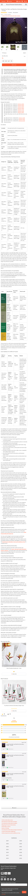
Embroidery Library (6, 826)
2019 (7, 852)
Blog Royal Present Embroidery (9, 825)
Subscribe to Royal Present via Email (8, 882)
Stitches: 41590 (21, 111)
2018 (20, 852)
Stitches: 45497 (21, 112)
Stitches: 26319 (21, 105)
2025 (7, 843)
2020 (20, 849)
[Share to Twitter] (9, 61)
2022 (20, 846)
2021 (7, 849)
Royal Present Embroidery (14, 4)
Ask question (15, 12)
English (19, 1)
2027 (7, 840)
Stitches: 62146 (22, 120)
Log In (4, 1)
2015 (7, 858)
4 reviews (10, 12)
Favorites (10, 1)
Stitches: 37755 (21, 109)
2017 (7, 855)
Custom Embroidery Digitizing (8, 831)
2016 (20, 855)
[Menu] (2, 4)
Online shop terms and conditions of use (11, 833)
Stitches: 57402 (22, 119)
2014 (20, 858)
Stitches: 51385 (22, 118)
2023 (7, 846)
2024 (20, 843)
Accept (24, 892)
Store (2, 14)
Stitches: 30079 (21, 106)
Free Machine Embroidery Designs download (12, 829)
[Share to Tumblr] (11, 61)
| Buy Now (14, 674)
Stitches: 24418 (21, 104)
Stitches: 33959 (21, 108)
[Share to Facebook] (6, 61)
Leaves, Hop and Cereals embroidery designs (11, 15)
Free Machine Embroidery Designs (9, 823)
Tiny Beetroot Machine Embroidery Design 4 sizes (14, 705)
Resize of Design (5, 828)
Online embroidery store (7, 820)
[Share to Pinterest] (3, 61)
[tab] (3, 714)
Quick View (14, 655)
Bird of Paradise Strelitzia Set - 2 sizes (14, 668)
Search (14, 807)
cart (26, 1)
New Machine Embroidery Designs (9, 821)
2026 (20, 840)
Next (24, 52)
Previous (4, 52)
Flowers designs (7, 14)
